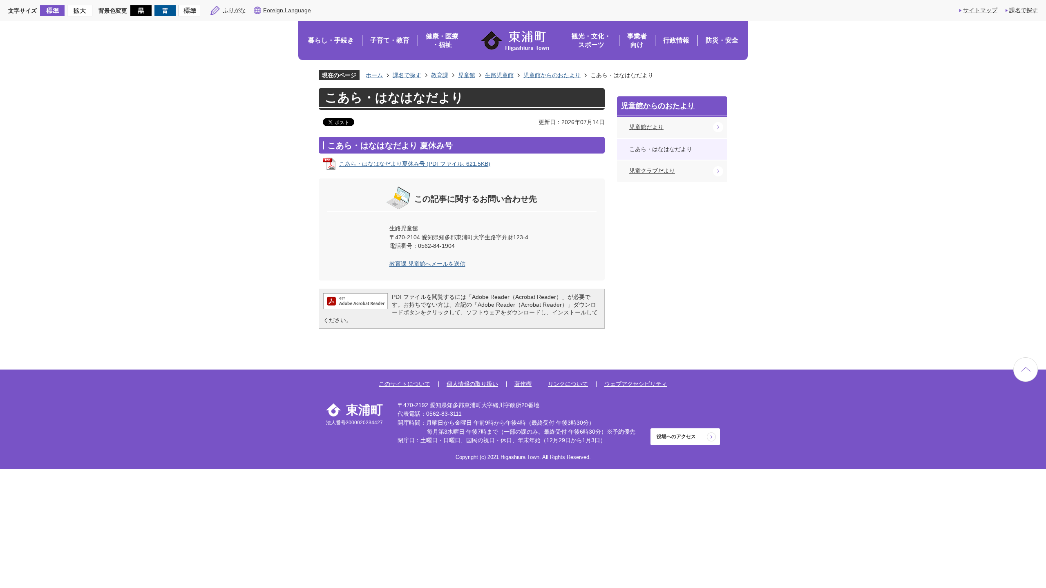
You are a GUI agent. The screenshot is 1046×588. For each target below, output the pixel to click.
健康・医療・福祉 (442, 41)
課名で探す (1023, 10)
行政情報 (676, 40)
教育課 (439, 75)
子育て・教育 (389, 40)
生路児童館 (499, 75)
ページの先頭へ (1025, 369)
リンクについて (568, 384)
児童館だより (646, 127)
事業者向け (637, 41)
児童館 (466, 75)
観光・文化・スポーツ (591, 41)
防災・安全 (722, 40)
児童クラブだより (652, 170)
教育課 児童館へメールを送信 (427, 264)
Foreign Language (287, 10)
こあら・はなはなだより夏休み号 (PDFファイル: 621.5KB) (414, 163)
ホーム (374, 75)
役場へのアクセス (676, 436)
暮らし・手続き (331, 40)
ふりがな (234, 10)
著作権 (523, 384)
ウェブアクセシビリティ (635, 384)
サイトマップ (980, 10)
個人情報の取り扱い (472, 384)
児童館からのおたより (552, 75)
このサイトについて (404, 384)
